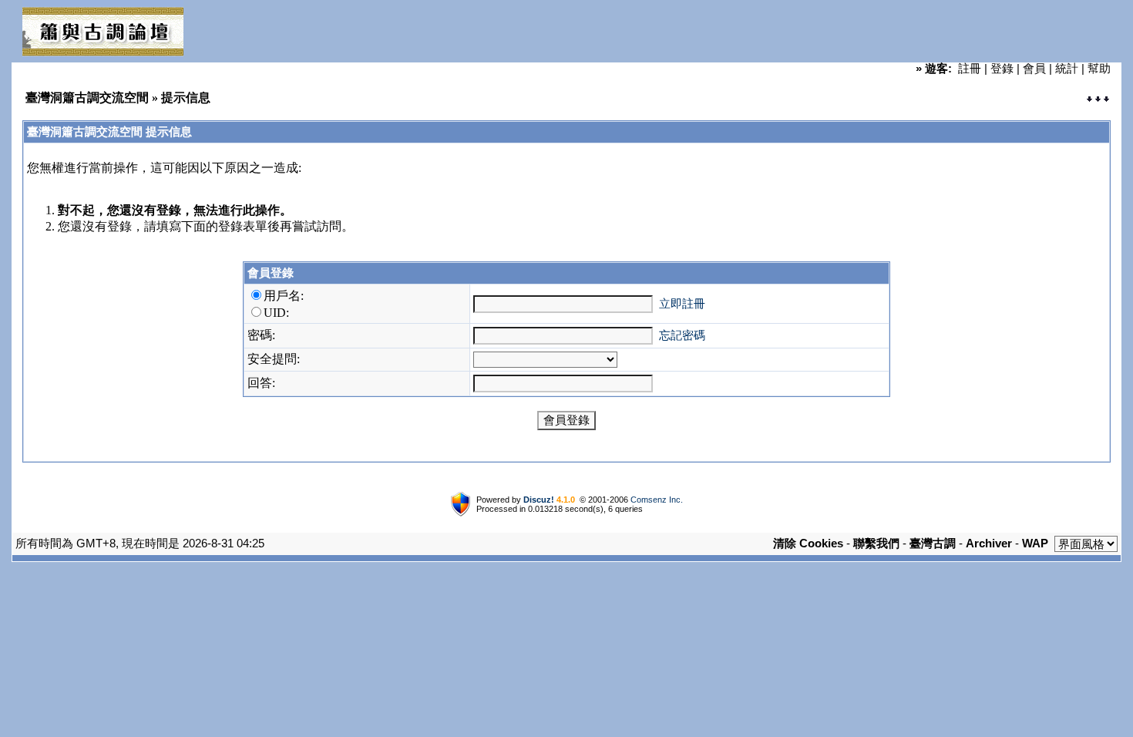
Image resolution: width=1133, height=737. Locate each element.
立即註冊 (682, 303)
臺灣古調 (932, 543)
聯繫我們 (876, 543)
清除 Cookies (808, 543)
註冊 (969, 68)
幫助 (1099, 68)
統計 (1066, 68)
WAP (1035, 543)
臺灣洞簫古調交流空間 (87, 97)
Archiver (989, 543)
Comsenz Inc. (656, 499)
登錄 (1002, 68)
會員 (1034, 68)
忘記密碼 (682, 335)
